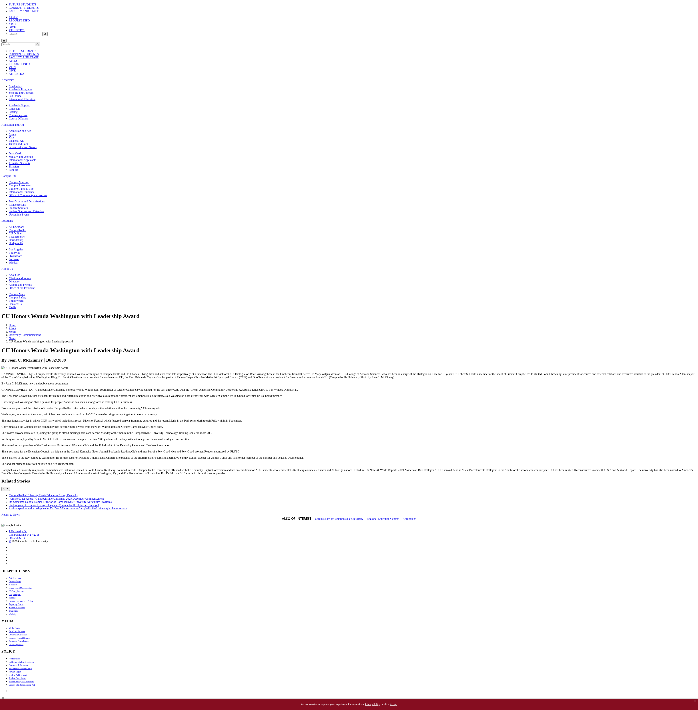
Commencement (18, 115)
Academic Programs (20, 89)
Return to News (10, 514)
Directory (14, 281)
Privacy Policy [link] (372, 704)
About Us (14, 274)
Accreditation (14, 658)
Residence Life (17, 204)
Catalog (13, 111)
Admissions (409, 518)
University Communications (25, 334)
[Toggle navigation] (4, 41)
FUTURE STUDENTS (22, 4)
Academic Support (19, 105)
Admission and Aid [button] (12, 124)
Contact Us (15, 304)
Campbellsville (17, 230)
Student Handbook (17, 607)
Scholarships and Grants (23, 147)
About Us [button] (7, 268)
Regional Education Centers (383, 518)
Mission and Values (20, 278)
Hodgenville (16, 243)
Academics (15, 86)
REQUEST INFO (19, 20)
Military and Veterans (21, 156)
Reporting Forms (16, 604)
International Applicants (22, 159)
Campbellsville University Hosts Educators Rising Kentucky (43, 495)
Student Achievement (18, 675)
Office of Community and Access (28, 195)
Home (12, 325)
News (12, 338)
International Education (22, 99)
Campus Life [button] (8, 176)
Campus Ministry (19, 182)
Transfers (14, 166)
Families (13, 169)
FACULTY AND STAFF (24, 11)
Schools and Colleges (21, 92)
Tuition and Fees (18, 143)
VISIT (12, 23)
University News (16, 644)
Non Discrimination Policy (20, 668)
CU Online (15, 95)
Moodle (12, 598)
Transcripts (13, 611)
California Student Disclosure (21, 662)
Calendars (14, 108)
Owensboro (15, 256)
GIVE (12, 27)
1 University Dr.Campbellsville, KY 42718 (24, 533)
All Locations (16, 226)
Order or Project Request (19, 638)
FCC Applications (16, 591)
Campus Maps (17, 294)
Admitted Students (19, 163)
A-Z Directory (15, 578)
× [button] (695, 701)
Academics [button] (7, 79)
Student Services (18, 208)
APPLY (13, 17)
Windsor (13, 262)
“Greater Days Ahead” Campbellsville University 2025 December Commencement (56, 498)
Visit (11, 137)
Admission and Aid (20, 130)
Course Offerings (19, 118)
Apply (12, 134)
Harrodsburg (16, 240)
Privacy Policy (15, 672)
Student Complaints (17, 678)
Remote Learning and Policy (21, 601)
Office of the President (22, 288)
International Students (21, 192)
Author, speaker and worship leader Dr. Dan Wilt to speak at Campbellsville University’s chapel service (68, 508)
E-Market (13, 584)
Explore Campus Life (21, 188)
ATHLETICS (17, 30)
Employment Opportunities (20, 588)
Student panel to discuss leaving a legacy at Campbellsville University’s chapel (54, 505)
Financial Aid (16, 140)
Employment (16, 300)
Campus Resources (20, 185)
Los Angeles (16, 249)
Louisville (14, 252)
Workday (13, 614)
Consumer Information (18, 665)
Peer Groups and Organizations (27, 201)
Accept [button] (393, 704)
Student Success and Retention (26, 211)
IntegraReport (15, 594)
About (12, 328)
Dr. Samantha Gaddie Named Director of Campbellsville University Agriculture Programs (60, 501)
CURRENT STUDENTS (24, 7)
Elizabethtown (17, 236)
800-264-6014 (17, 537)
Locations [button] (7, 220)
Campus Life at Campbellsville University (339, 518)
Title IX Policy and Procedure (21, 681)
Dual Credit (15, 153)
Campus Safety (17, 297)
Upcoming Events (19, 214)
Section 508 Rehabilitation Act (22, 685)
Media (12, 307)
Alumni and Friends (20, 284)
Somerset (14, 259)
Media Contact (15, 628)
